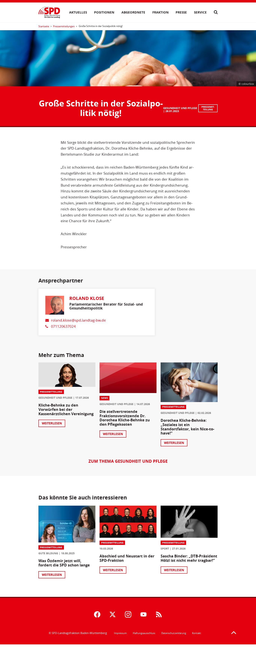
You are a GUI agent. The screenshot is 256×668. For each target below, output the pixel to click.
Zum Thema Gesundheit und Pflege (128, 461)
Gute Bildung (48, 553)
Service (200, 12)
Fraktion (160, 12)
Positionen (104, 12)
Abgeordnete (133, 12)
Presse (181, 12)
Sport (165, 548)
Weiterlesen (52, 423)
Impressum (120, 633)
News (104, 398)
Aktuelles (78, 12)
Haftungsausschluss (144, 633)
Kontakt (196, 633)
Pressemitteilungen (64, 26)
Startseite (43, 26)
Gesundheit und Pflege (180, 108)
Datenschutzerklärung (173, 633)
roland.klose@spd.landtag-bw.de (78, 320)
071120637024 (63, 326)
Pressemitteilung (208, 108)
